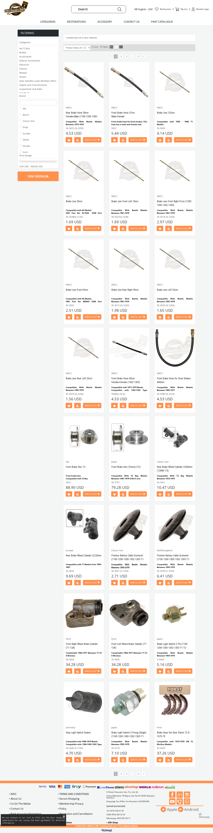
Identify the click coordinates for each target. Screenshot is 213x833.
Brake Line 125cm (166, 112)
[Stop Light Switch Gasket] (83, 702)
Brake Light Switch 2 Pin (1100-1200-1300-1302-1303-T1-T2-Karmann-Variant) (172, 647)
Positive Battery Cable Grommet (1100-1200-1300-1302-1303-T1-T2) (173, 559)
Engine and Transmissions (33, 84)
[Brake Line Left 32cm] (175, 259)
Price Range (25, 155)
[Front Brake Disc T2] (83, 436)
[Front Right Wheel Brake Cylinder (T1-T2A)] (83, 613)
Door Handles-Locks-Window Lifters (37, 80)
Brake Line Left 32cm (167, 289)
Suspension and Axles (30, 89)
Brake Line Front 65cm (77, 289)
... (132, 56)
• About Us (15, 798)
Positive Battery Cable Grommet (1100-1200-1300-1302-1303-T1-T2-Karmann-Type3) (127, 559)
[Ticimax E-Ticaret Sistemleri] (106, 830)
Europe (26, 133)
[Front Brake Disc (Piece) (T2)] (129, 436)
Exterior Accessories (29, 60)
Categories (24, 42)
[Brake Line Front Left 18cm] (129, 170)
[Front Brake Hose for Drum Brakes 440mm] (175, 347)
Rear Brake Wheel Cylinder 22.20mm (83, 555)
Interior (23, 68)
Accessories (25, 56)
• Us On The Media (20, 803)
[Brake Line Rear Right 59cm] (129, 259)
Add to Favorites (69, 140)
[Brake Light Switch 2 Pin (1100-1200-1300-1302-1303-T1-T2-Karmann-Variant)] (175, 613)
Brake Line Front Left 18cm (124, 201)
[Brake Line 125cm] (175, 82)
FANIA (26, 139)
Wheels (23, 72)
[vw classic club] (16, 9)
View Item (77, 140)
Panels (22, 76)
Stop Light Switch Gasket (78, 732)
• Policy (62, 808)
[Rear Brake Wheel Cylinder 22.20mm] (83, 525)
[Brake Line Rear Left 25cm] (83, 347)
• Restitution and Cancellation (75, 814)
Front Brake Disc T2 (75, 466)
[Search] (119, 9)
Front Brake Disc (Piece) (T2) (125, 466)
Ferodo (26, 145)
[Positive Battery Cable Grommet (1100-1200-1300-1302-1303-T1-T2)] (175, 525)
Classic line (28, 121)
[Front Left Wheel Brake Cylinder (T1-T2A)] (129, 613)
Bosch (26, 114)
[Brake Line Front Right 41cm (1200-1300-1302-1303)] (175, 170)
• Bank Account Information (25, 814)
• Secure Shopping (68, 798)
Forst (25, 152)
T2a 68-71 (24, 93)
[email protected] (115, 806)
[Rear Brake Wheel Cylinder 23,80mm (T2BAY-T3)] (175, 436)
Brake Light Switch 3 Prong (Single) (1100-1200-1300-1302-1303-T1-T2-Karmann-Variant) (128, 736)
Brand (22, 95)
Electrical (24, 64)
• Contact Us (16, 808)
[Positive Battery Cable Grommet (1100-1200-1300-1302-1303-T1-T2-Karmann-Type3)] (129, 525)
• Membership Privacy (70, 803)
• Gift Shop (112, 822)
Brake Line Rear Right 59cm (125, 289)
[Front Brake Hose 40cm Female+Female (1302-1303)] (129, 347)
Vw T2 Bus (24, 48)
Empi (25, 127)
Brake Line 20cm (74, 201)
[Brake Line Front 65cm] (83, 259)
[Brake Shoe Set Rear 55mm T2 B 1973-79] (175, 702)
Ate (24, 108)
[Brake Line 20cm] (83, 170)
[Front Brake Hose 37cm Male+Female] (129, 82)
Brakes (22, 52)
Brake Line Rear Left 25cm (79, 378)
